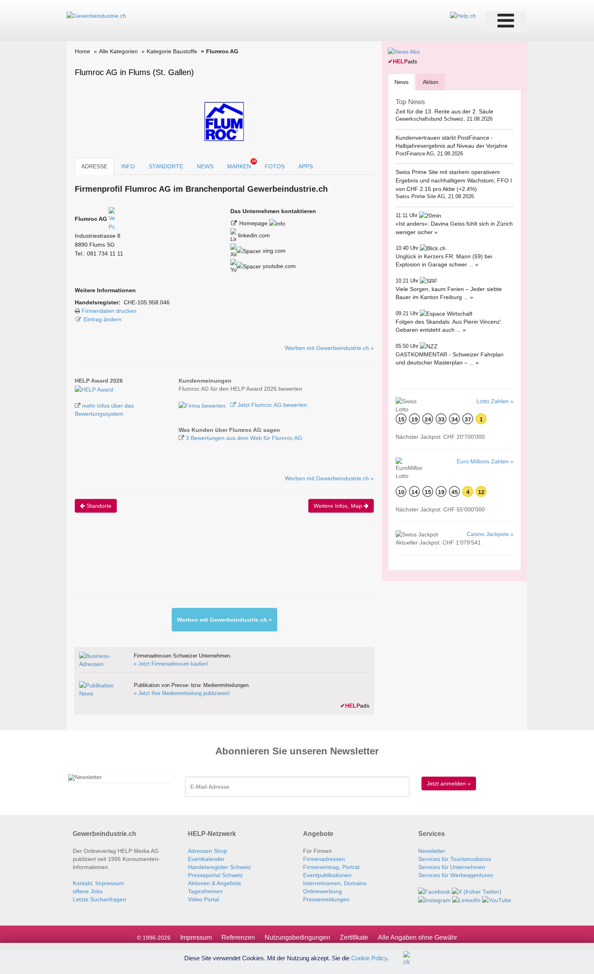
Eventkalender (206, 859)
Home (82, 51)
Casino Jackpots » (490, 534)
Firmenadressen (324, 859)
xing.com (273, 250)
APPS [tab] (305, 166)
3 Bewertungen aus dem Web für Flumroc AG (244, 438)
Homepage (254, 223)
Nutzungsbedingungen (297, 937)
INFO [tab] (128, 166)
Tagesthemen (205, 891)
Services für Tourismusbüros (454, 859)
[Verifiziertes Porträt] (112, 219)
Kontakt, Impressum (98, 883)
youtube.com (278, 266)
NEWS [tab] (205, 166)
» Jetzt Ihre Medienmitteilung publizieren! (182, 693)
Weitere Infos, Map (339, 506)
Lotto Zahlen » (495, 401)
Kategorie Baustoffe (172, 51)
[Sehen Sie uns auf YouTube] (496, 899)
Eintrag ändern (103, 319)
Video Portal (203, 899)
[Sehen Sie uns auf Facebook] (434, 891)
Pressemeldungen (326, 899)
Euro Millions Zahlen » (485, 461)
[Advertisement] (222, 563)
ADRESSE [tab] (94, 166)
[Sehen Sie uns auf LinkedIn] (466, 899)
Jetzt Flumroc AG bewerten (271, 405)
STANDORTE (166, 166)
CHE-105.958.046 (147, 302)
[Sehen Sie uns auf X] (476, 891)
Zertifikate (354, 937)
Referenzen (238, 937)
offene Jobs (88, 891)
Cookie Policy (369, 957)
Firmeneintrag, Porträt (331, 867)
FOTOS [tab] (274, 166)
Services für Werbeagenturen (455, 875)
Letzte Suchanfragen (99, 899)
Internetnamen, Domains (335, 883)
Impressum (196, 937)
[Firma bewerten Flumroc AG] (203, 405)
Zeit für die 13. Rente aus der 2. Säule (444, 111)
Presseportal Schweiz (215, 875)
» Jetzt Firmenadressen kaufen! (171, 664)
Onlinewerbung (322, 891)
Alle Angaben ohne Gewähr (417, 937)
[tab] (401, 81)
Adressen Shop (207, 851)
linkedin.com (253, 235)
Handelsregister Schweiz (219, 867)
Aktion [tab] (430, 82)
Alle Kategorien (118, 51)
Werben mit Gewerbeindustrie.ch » (329, 348)
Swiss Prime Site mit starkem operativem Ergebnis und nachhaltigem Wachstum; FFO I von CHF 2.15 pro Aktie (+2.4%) (454, 180)
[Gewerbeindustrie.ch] (96, 15)
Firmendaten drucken (109, 311)
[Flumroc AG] (94, 388)
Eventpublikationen (327, 875)
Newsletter (431, 851)
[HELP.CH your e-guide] (463, 15)
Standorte (98, 506)
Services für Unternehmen (451, 867)
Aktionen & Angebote (214, 883)
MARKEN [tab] (241, 164)
